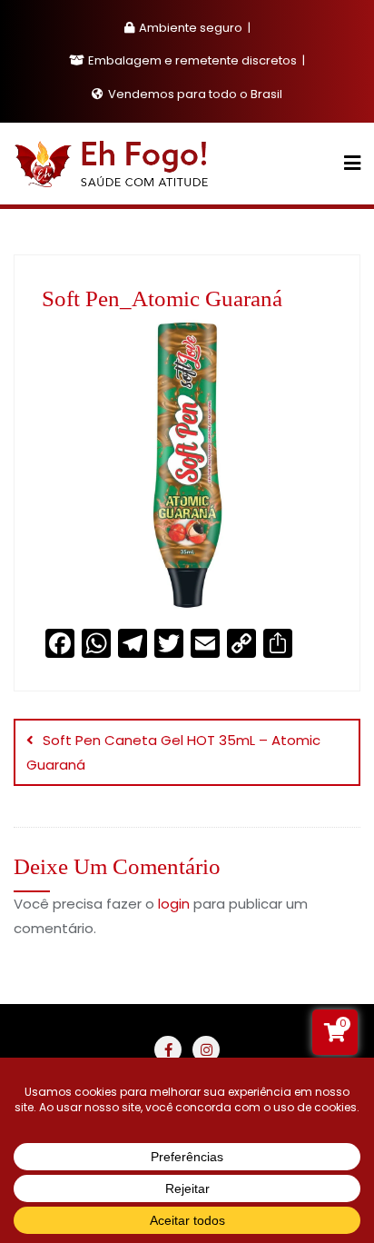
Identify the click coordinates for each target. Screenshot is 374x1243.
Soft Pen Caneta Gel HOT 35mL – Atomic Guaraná (173, 752)
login (174, 903)
